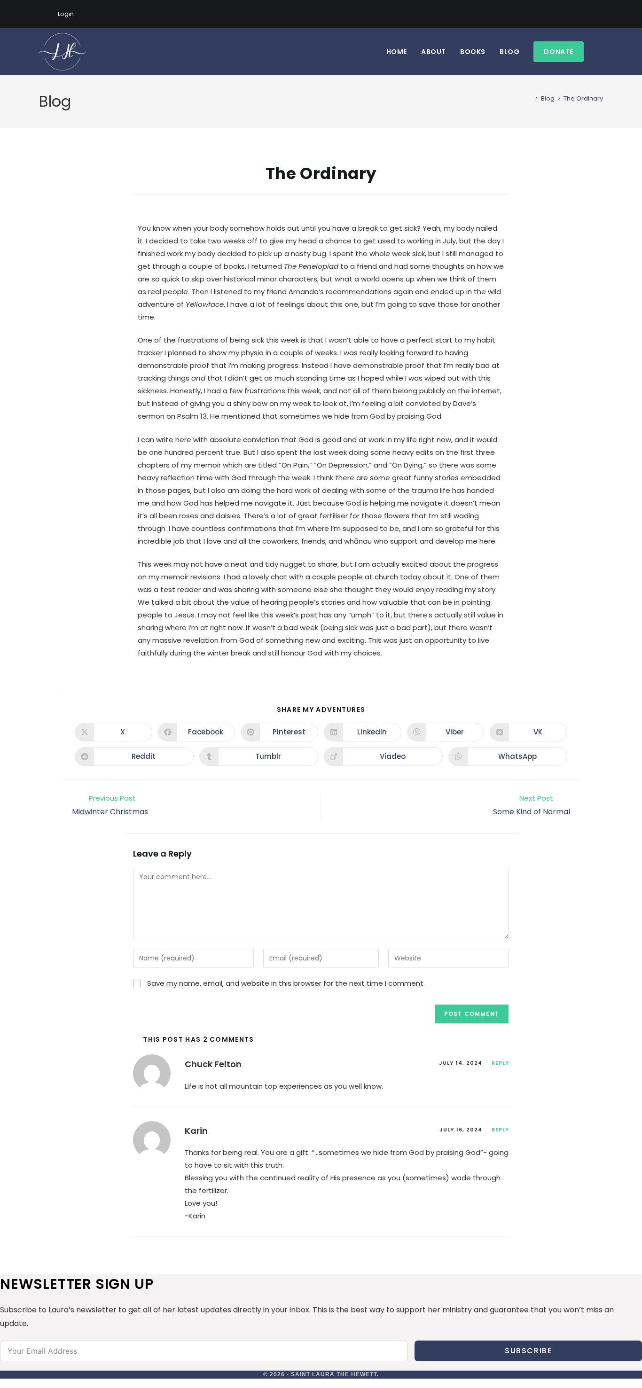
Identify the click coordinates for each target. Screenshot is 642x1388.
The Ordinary (583, 98)
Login (66, 13)
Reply (500, 1063)
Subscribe (528, 1350)
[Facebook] (568, 14)
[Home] (529, 98)
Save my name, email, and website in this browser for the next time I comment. (286, 983)
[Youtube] (589, 14)
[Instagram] (578, 14)
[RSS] (599, 14)
